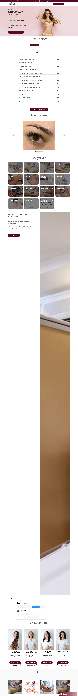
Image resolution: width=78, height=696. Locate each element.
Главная (19, 4)
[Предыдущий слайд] (13, 135)
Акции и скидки (14, 200)
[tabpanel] (39, 115)
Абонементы (28, 200)
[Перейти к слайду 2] (36, 151)
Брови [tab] (44, 44)
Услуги (23, 4)
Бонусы (43, 4)
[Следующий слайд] (64, 135)
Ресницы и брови (61, 188)
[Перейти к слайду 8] (42, 151)
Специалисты (29, 4)
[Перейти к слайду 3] (37, 151)
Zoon (13, 598)
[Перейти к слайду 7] (41, 151)
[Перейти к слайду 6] (40, 151)
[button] (58, 4)
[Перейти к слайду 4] (38, 151)
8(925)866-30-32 (26, 1)
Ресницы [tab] (34, 44)
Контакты (48, 4)
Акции (35, 4)
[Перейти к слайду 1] (35, 151)
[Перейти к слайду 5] (39, 151)
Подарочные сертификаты (44, 201)
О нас (39, 4)
